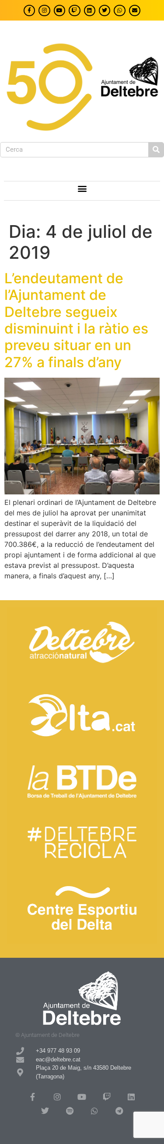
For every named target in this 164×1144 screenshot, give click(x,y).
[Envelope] (134, 10)
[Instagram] (44, 10)
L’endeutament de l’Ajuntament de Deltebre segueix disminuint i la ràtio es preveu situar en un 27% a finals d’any (76, 320)
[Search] (156, 150)
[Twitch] (74, 10)
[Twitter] (104, 10)
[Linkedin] (89, 10)
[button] (82, 188)
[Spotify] (70, 1111)
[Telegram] (119, 1111)
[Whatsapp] (119, 10)
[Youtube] (59, 10)
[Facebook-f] (29, 10)
